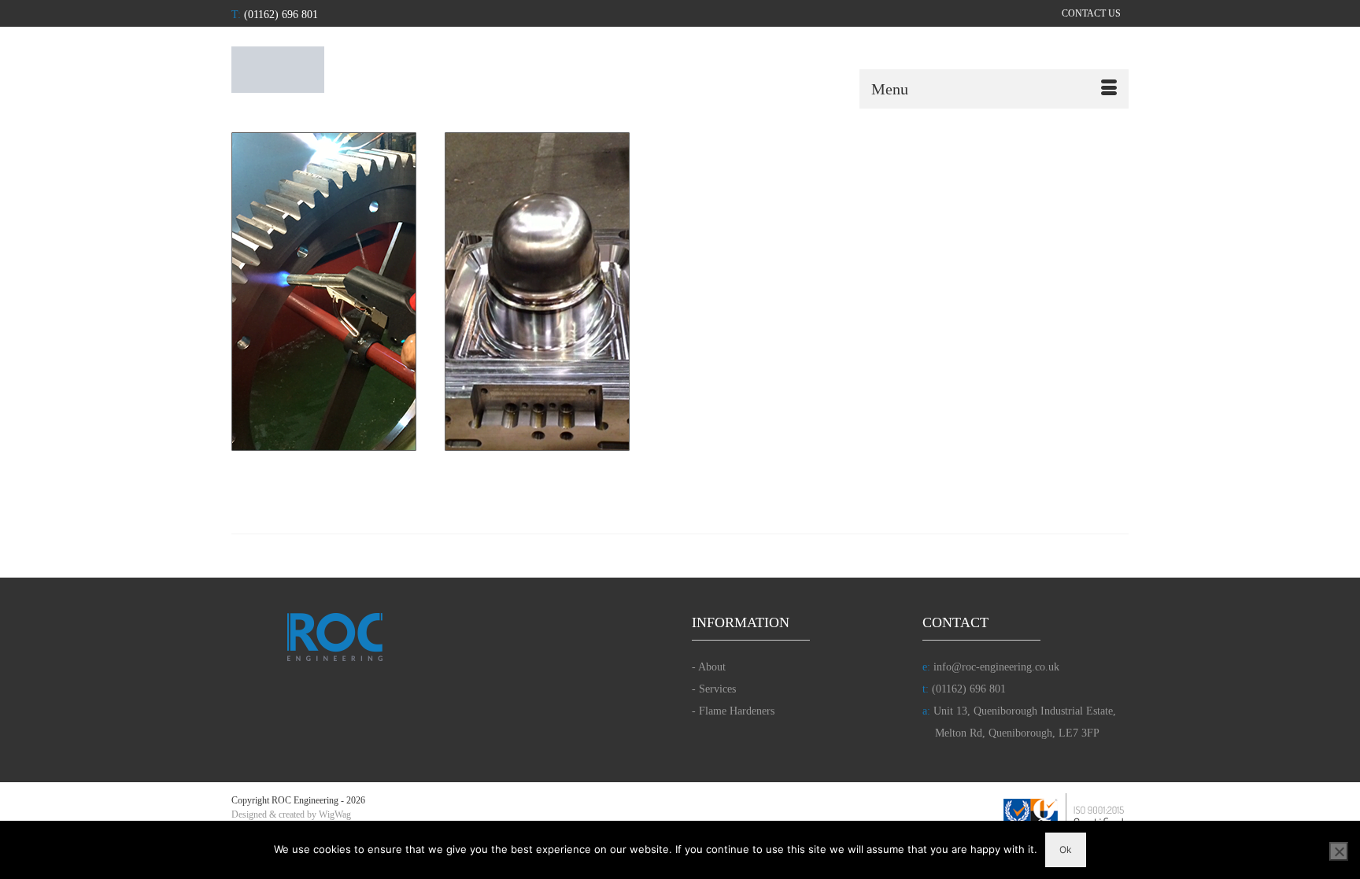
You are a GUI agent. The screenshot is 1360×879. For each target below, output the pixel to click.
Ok (1065, 849)
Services (717, 689)
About (712, 667)
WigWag (335, 814)
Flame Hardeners (736, 711)
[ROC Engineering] (373, 69)
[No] (1338, 851)
